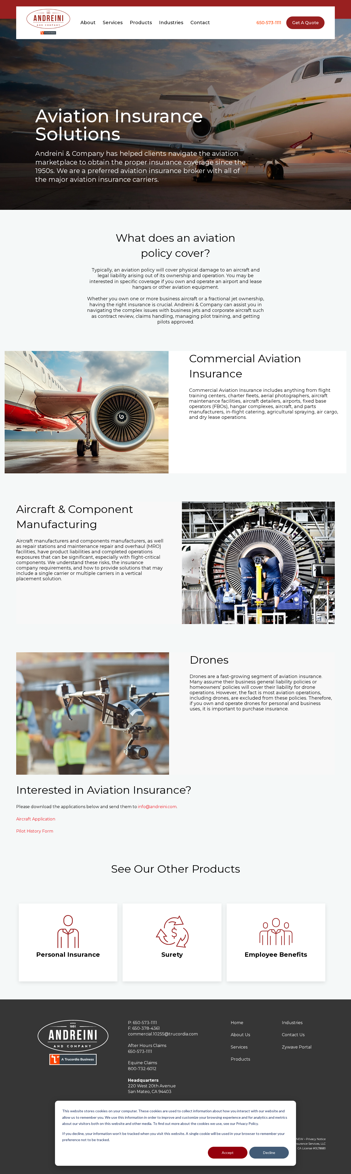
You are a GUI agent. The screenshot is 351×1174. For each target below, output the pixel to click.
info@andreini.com (157, 806)
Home (237, 1022)
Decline (269, 1152)
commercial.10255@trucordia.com (163, 1034)
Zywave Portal (297, 1047)
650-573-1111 (268, 22)
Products (240, 1059)
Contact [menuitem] (200, 22)
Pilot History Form (34, 831)
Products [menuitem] (141, 22)
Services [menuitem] (113, 22)
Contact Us (293, 1034)
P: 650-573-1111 (142, 1022)
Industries (292, 1022)
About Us (240, 1034)
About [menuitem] (88, 22)
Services (239, 1047)
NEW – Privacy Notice (311, 1139)
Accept (228, 1152)
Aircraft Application (35, 819)
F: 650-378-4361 (144, 1028)
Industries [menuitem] (171, 22)
